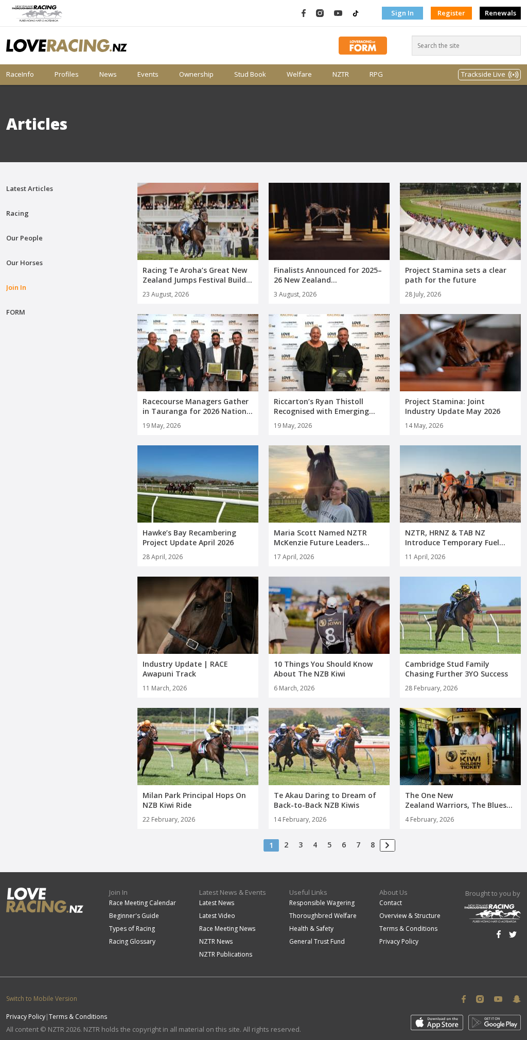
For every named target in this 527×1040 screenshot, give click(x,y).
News (108, 74)
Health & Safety (311, 928)
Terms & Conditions (408, 928)
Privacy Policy (398, 941)
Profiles (67, 74)
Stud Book (250, 74)
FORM (15, 312)
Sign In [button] (402, 13)
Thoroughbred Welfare (323, 915)
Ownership (196, 74)
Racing (17, 213)
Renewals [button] (500, 13)
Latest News (216, 902)
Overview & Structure (410, 915)
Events (148, 74)
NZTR (340, 74)
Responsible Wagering (322, 902)
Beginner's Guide (134, 915)
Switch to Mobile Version (41, 998)
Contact (390, 902)
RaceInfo (20, 74)
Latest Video (217, 915)
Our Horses (24, 262)
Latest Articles (29, 188)
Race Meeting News (227, 928)
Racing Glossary (132, 941)
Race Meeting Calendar (142, 902)
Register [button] (451, 13)
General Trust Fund (317, 941)
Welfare (299, 74)
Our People (24, 237)
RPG (376, 74)
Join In (16, 287)
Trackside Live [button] (483, 74)
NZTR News (216, 941)
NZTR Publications (225, 954)
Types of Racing (132, 928)
